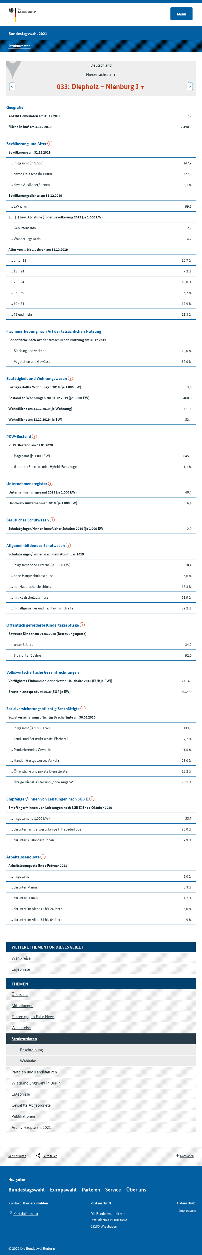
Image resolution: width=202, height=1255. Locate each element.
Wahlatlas (28, 1060)
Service (113, 1189)
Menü (181, 13)
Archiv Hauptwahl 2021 (31, 1127)
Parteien (91, 1189)
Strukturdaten (19, 45)
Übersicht (20, 994)
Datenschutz (186, 1202)
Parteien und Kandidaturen (34, 1072)
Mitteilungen (22, 1005)
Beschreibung (31, 1049)
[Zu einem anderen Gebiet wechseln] (114, 74)
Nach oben (187, 1155)
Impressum (187, 1210)
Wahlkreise (21, 1027)
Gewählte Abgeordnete (31, 1105)
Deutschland (101, 65)
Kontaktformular (25, 1213)
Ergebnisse (21, 1094)
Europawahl (63, 1189)
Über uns (136, 1189)
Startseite (27, 15)
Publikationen (23, 1116)
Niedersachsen (98, 74)
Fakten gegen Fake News (33, 1016)
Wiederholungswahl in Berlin (36, 1083)
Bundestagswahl (26, 1189)
